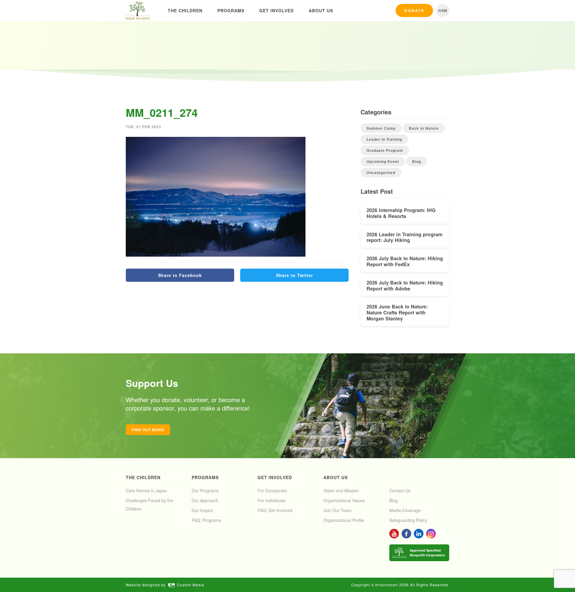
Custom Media (190, 584)
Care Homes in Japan (146, 490)
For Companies (272, 490)
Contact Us (399, 490)
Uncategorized (381, 172)
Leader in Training (384, 139)
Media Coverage (405, 510)
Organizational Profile (343, 520)
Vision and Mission (341, 490)
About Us (321, 10)
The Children (185, 10)
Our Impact (202, 510)
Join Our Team (337, 510)
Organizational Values (344, 500)
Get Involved (276, 10)
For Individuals (271, 500)
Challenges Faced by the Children (149, 504)
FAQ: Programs (206, 520)
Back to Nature (424, 128)
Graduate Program (385, 150)
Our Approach (205, 500)
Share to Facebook (180, 275)
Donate (414, 10)
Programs (230, 10)
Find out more (148, 429)
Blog (416, 161)
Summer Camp (381, 128)
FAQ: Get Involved (275, 510)
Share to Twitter (294, 275)
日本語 (442, 10)
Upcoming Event (383, 161)
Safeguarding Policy (408, 520)
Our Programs (205, 490)
